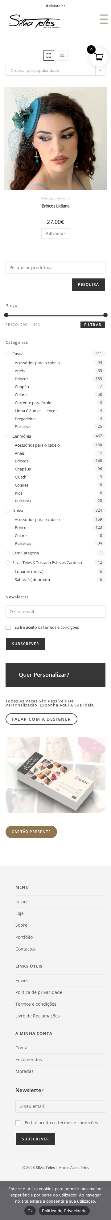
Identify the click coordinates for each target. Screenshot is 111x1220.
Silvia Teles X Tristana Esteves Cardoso (47, 562)
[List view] (62, 55)
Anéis (20, 371)
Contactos (25, 949)
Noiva (17, 510)
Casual (18, 353)
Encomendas (28, 1059)
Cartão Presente (31, 831)
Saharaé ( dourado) (32, 579)
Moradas (24, 1071)
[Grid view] (48, 55)
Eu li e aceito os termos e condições (46, 627)
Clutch (21, 477)
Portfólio (24, 937)
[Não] (103, 1200)
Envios (22, 980)
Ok (30, 1210)
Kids (19, 493)
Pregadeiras (25, 419)
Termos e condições (35, 1004)
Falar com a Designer (41, 719)
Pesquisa (88, 284)
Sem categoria (25, 553)
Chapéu (22, 386)
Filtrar (92, 324)
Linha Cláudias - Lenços (36, 410)
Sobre (21, 925)
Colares (21, 394)
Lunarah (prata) (29, 571)
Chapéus (23, 469)
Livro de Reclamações (37, 1016)
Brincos (46, 198)
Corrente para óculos (34, 402)
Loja (19, 913)
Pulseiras (23, 426)
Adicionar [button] (55, 233)
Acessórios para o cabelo (37, 362)
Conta (21, 1048)
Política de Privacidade (64, 1210)
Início (21, 901)
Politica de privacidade (38, 992)
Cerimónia (62, 198)
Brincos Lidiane (55, 206)
